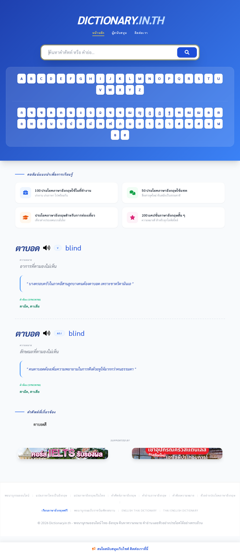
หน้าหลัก (98, 33)
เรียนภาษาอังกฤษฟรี (55, 510)
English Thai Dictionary (139, 510)
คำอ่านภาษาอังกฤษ (154, 495)
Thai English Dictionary (180, 510)
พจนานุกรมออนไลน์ (17, 495)
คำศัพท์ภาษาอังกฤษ (124, 495)
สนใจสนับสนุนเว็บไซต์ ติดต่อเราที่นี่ (122, 549)
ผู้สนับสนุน (119, 33)
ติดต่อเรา (141, 33)
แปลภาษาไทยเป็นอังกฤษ (51, 495)
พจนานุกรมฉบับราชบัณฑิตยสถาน (94, 510)
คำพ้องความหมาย (183, 495)
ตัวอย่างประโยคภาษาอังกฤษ (218, 495)
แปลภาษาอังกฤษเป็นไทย (89, 495)
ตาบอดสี (40, 424)
